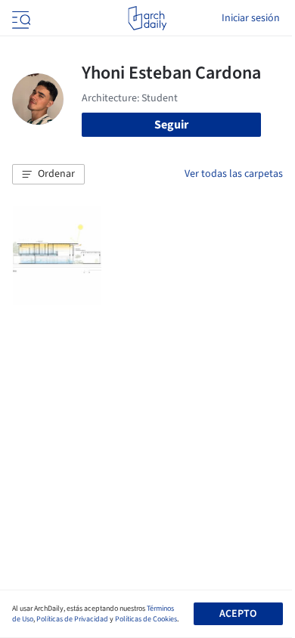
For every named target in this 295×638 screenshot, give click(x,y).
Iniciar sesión (251, 18)
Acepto (237, 613)
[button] (48, 174)
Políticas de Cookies (146, 619)
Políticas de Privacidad (72, 619)
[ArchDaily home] (147, 18)
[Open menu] (19, 18)
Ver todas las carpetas (234, 173)
